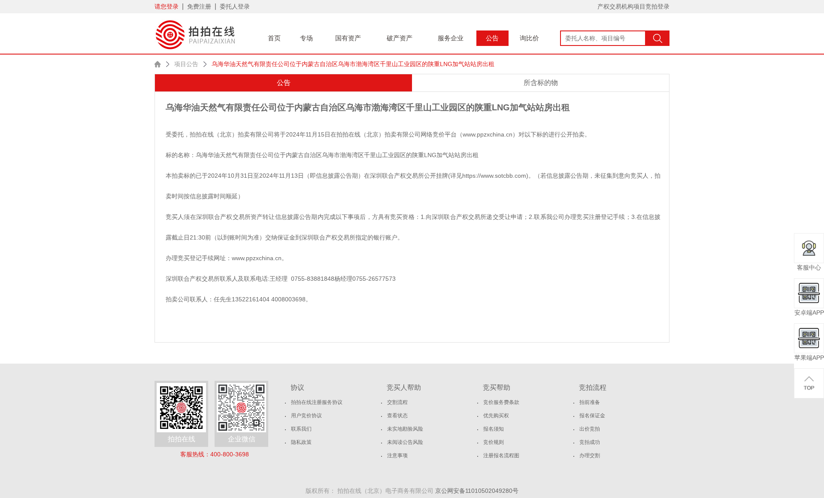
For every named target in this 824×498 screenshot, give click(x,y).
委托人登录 (235, 6)
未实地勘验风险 (405, 428)
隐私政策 (301, 442)
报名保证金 (592, 415)
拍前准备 (589, 402)
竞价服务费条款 (501, 402)
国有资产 (348, 38)
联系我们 (301, 428)
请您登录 (166, 6)
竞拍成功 (589, 442)
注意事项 (397, 455)
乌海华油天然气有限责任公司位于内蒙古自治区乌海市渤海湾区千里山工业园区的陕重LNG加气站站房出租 (353, 64)
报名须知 (493, 428)
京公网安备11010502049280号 (476, 490)
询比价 (529, 38)
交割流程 (397, 402)
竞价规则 (493, 442)
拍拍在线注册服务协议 (316, 402)
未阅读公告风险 (405, 442)
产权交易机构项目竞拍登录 (633, 6)
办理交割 (589, 455)
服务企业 (451, 38)
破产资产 (399, 38)
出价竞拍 (589, 428)
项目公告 (186, 64)
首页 (274, 38)
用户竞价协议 (306, 415)
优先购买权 (496, 415)
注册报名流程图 (501, 455)
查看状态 (397, 415)
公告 (492, 38)
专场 (306, 38)
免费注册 (199, 6)
